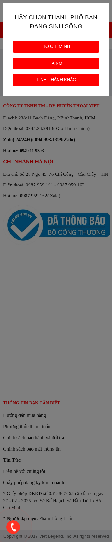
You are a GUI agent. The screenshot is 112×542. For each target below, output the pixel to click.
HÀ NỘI (56, 63)
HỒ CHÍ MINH (56, 46)
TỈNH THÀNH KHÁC (56, 79)
